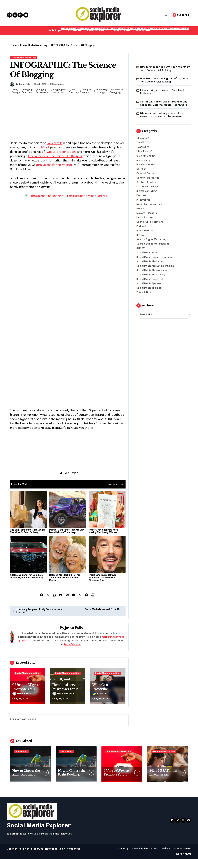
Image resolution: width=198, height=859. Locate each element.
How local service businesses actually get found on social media (67, 691)
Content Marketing (147, 178)
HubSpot (43, 147)
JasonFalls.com (72, 644)
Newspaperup (53, 849)
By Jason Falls (23, 84)
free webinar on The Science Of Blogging (55, 156)
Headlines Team (65, 694)
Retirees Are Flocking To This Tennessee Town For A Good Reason (64, 578)
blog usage (16, 91)
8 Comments (57, 84)
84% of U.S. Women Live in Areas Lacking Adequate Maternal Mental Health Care (163, 103)
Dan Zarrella (75, 91)
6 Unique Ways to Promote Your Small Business (26, 689)
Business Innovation (148, 164)
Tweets (50, 152)
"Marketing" (143, 147)
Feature (141, 195)
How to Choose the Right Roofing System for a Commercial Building (165, 68)
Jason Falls (74, 628)
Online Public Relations (150, 222)
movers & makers (98, 30)
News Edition (24, 694)
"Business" (142, 138)
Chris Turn (102, 694)
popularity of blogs (101, 91)
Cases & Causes (146, 173)
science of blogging (117, 91)
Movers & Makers (146, 213)
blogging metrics (27, 91)
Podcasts (142, 226)
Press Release (145, 230)
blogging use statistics (59, 91)
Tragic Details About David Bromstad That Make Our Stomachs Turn (102, 578)
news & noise (75, 30)
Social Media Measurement (152, 270)
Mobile (140, 208)
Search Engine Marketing (151, 239)
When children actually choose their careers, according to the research (162, 115)
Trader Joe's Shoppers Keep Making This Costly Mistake (103, 531)
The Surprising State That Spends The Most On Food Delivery (27, 531)
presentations (66, 152)
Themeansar (72, 849)
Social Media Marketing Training (155, 266)
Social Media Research (150, 279)
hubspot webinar (86, 91)
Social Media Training (148, 288)
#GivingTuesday (146, 156)
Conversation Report (149, 186)
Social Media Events (148, 252)
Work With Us (143, 30)
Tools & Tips (143, 292)
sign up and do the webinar (54, 165)
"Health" (141, 142)
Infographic (143, 200)
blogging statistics (42, 91)
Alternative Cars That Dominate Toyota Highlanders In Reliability (26, 576)
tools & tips (56, 30)
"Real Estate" (144, 151)
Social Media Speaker (149, 283)
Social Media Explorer (39, 826)
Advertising (143, 160)
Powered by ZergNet (116, 484)
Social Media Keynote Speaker (154, 257)
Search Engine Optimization (153, 244)
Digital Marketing (146, 191)
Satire (140, 235)
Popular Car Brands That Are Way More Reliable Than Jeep (66, 531)
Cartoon (141, 169)
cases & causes (122, 30)
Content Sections (147, 182)
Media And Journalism (149, 204)
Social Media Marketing (23, 58)
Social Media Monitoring (150, 275)
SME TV (140, 248)
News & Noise (144, 217)
